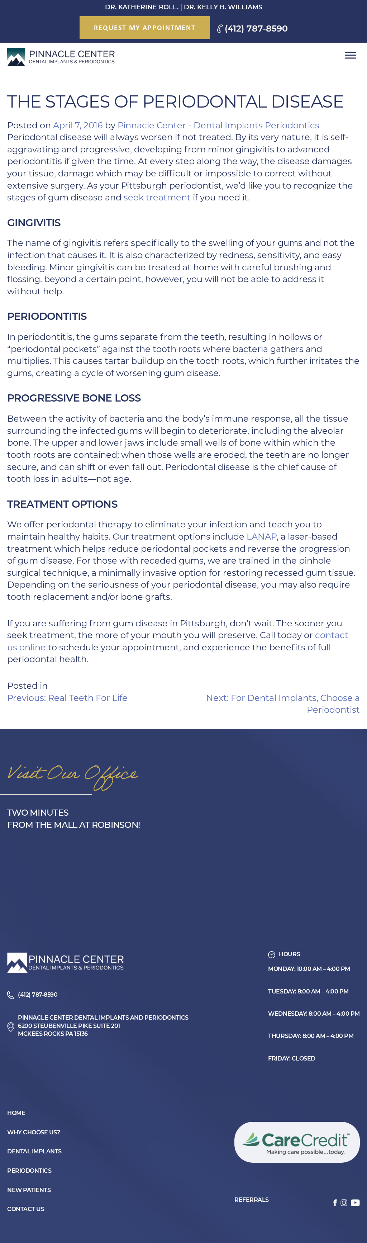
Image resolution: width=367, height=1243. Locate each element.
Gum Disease (78, 685)
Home (16, 1113)
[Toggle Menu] (350, 55)
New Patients (29, 1191)
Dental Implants (34, 1152)
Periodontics (29, 1171)
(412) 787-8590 (256, 29)
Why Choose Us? (33, 1133)
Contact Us (25, 1210)
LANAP (262, 536)
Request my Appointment (145, 27)
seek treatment (157, 197)
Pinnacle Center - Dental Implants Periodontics (218, 125)
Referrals (251, 1200)
